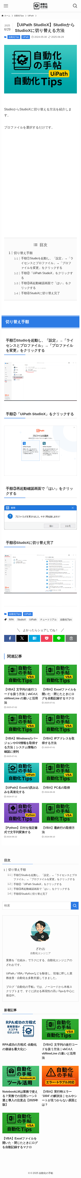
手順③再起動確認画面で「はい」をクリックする (42, 888)
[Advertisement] (40, 184)
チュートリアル (48, 619)
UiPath (25, 37)
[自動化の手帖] (40, 6)
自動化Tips (14, 37)
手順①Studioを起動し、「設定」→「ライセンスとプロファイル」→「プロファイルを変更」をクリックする (47, 263)
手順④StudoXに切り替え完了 (40, 293)
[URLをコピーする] (71, 638)
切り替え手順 (23, 253)
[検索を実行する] (75, 906)
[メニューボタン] (6, 6)
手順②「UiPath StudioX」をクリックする (38, 884)
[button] (10, 638)
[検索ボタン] (75, 6)
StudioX (21, 619)
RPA (11, 619)
